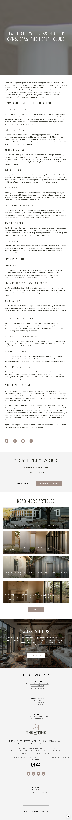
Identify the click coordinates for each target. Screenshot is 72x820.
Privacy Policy (45, 811)
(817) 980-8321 (57, 741)
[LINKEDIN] (38, 774)
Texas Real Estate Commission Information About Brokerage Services (36, 751)
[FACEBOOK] (28, 774)
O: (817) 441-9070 (37, 688)
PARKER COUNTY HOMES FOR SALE (36, 477)
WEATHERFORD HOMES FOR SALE (36, 467)
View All (36, 610)
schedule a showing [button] (48, 483)
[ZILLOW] (43, 774)
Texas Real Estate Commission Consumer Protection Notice (36, 748)
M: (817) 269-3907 (37, 702)
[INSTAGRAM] (33, 774)
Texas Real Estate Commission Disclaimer (36, 753)
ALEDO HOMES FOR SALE (36, 472)
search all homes (22, 483)
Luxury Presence (41, 792)
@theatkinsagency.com (39, 684)
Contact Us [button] (36, 655)
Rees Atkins (34, 427)
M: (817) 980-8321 (37, 686)
